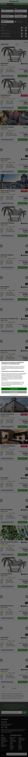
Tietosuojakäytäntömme (14, 394)
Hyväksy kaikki (14, 389)
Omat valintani (14, 392)
